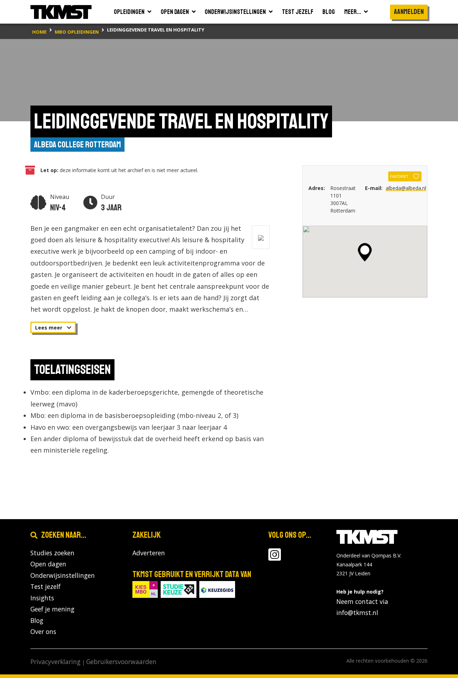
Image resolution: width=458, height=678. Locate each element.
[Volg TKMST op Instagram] (274, 557)
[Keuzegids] (217, 588)
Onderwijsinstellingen (62, 575)
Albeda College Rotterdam (77, 144)
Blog (36, 620)
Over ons (43, 631)
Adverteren (148, 552)
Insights (42, 598)
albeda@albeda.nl (406, 188)
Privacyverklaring (55, 661)
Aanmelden (409, 11)
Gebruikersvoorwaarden (121, 661)
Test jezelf (45, 586)
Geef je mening (52, 609)
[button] (365, 252)
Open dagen (48, 564)
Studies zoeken (52, 552)
